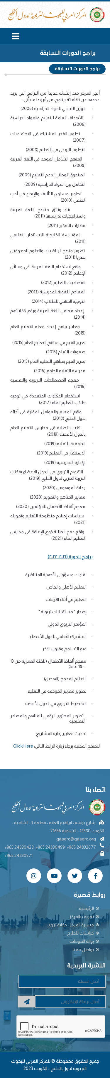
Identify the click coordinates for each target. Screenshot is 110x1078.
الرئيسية (86, 908)
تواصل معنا (83, 949)
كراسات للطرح (80, 932)
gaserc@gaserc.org (76, 838)
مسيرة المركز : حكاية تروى (71, 924)
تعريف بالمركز (81, 916)
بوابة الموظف (82, 941)
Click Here (23, 745)
